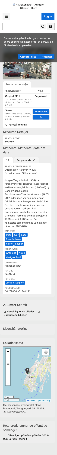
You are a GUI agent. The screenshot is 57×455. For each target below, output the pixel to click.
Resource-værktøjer (17, 84)
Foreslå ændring (17, 124)
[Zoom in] (8, 351)
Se (41, 117)
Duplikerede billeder (15, 315)
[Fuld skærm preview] (27, 63)
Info (8, 160)
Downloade (41, 111)
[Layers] (45, 352)
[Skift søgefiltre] (50, 26)
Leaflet (32, 400)
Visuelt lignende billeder (20, 311)
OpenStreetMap (43, 400)
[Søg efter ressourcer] (43, 26)
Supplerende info (26, 160)
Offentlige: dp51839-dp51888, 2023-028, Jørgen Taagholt (26, 437)
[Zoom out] (8, 383)
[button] (27, 371)
